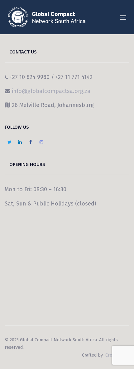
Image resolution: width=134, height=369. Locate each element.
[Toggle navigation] (106, 17)
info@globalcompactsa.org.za (51, 91)
